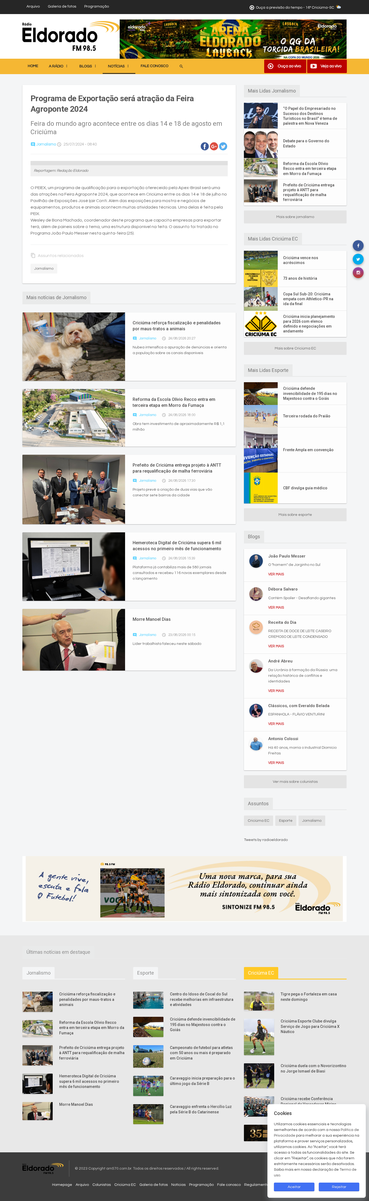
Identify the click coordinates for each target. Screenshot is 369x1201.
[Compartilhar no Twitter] (223, 146)
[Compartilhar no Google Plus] (214, 146)
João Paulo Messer (287, 556)
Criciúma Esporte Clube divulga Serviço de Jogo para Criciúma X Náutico (310, 1026)
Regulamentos (257, 1185)
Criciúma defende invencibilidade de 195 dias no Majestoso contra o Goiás (310, 393)
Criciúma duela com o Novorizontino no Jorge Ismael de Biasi (313, 1068)
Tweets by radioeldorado (266, 840)
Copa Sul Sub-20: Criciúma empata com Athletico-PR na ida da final (308, 299)
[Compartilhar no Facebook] (205, 146)
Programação (96, 6)
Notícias (178, 1185)
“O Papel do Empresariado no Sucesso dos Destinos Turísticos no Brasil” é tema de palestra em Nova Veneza (310, 116)
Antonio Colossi (283, 738)
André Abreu (280, 661)
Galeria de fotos (62, 6)
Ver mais (276, 574)
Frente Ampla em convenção (308, 450)
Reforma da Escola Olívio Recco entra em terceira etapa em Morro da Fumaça (174, 402)
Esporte (286, 821)
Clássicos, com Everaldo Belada (299, 705)
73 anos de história (300, 278)
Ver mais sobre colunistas (295, 782)
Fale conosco (229, 1185)
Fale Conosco (154, 66)
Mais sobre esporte (295, 515)
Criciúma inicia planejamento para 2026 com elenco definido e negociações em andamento (309, 324)
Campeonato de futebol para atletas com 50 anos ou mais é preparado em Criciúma (201, 1052)
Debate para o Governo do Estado (306, 143)
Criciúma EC (258, 821)
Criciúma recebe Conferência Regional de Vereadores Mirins (308, 1101)
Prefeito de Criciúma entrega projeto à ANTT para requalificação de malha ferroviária (177, 468)
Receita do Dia (282, 622)
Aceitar (294, 1187)
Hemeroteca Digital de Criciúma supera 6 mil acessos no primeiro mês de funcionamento (177, 545)
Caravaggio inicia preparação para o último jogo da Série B (202, 1081)
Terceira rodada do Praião (306, 416)
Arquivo (33, 6)
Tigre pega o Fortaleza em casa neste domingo (309, 997)
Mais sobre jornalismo (295, 217)
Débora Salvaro (283, 589)
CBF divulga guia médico (305, 488)
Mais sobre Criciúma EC (295, 348)
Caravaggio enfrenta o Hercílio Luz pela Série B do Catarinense (201, 1109)
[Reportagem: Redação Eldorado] (129, 163)
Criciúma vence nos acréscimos (300, 260)
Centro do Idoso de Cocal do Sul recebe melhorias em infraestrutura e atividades (201, 999)
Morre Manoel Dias (152, 619)
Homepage (62, 1185)
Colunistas (101, 1185)
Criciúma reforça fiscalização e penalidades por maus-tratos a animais (177, 325)
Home (33, 66)
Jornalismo (43, 144)
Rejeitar (339, 1187)
